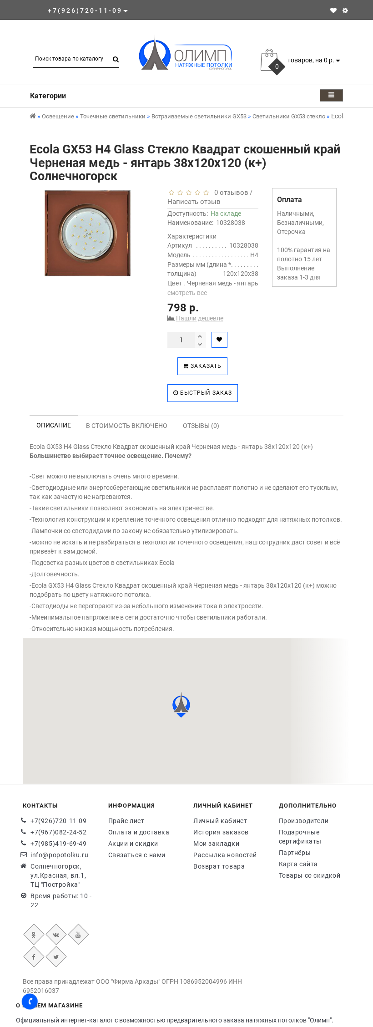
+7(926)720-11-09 (58, 820)
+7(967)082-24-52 (58, 832)
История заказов (221, 832)
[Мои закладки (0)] (333, 10)
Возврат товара (219, 866)
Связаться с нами (137, 855)
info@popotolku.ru (59, 855)
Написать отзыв (194, 202)
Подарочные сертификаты (300, 837)
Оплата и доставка (139, 832)
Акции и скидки (133, 843)
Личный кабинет (220, 820)
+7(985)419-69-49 (58, 843)
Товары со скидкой (310, 875)
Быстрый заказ (205, 393)
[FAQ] (345, 10)
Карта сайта (298, 864)
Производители (304, 820)
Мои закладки (216, 843)
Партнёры (295, 852)
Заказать (205, 366)
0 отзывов (229, 192)
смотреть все (187, 292)
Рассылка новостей (225, 855)
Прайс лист (126, 820)
